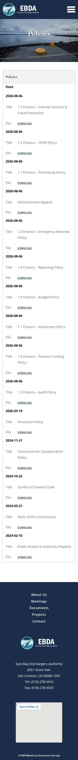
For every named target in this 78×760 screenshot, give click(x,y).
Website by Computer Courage (43, 755)
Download (25, 123)
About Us (39, 594)
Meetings (39, 601)
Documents (39, 608)
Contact (39, 621)
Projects (39, 614)
